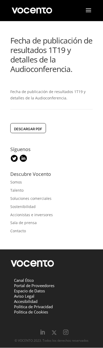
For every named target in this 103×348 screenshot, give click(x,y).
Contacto (18, 230)
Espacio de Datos (29, 290)
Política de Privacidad (33, 306)
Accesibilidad (26, 301)
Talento (17, 190)
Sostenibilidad (23, 206)
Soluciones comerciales (31, 198)
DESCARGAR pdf (28, 129)
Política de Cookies (31, 312)
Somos (16, 182)
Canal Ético (24, 280)
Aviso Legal (24, 296)
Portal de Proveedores (34, 285)
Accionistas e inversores (31, 214)
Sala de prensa (23, 222)
